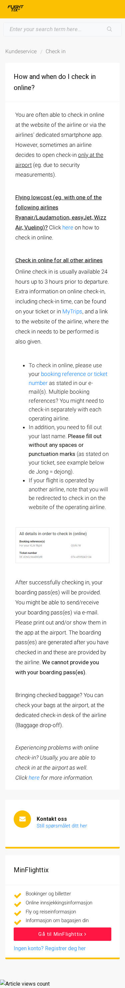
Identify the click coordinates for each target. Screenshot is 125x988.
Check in (56, 51)
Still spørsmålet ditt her (62, 826)
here (67, 227)
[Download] (50, 502)
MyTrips (72, 311)
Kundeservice (21, 51)
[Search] (109, 29)
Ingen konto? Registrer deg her (50, 948)
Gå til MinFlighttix (61, 934)
